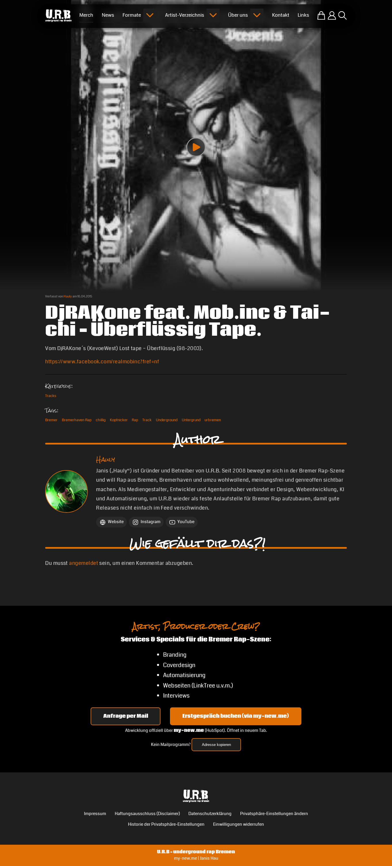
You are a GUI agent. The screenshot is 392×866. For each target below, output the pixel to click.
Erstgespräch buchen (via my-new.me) (235, 716)
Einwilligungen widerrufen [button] (238, 824)
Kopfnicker (119, 420)
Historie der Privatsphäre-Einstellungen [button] (166, 824)
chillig (101, 420)
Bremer (51, 420)
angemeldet (83, 563)
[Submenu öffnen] (149, 15)
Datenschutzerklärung (210, 814)
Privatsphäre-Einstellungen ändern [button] (274, 814)
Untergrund (191, 420)
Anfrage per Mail (125, 716)
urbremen (212, 420)
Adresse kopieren (216, 744)
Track (147, 420)
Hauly (68, 296)
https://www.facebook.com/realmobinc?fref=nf (102, 361)
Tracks (50, 395)
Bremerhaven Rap (76, 420)
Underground (166, 420)
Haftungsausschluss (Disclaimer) (147, 814)
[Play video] (196, 147)
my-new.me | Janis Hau (196, 858)
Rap (135, 420)
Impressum (95, 814)
